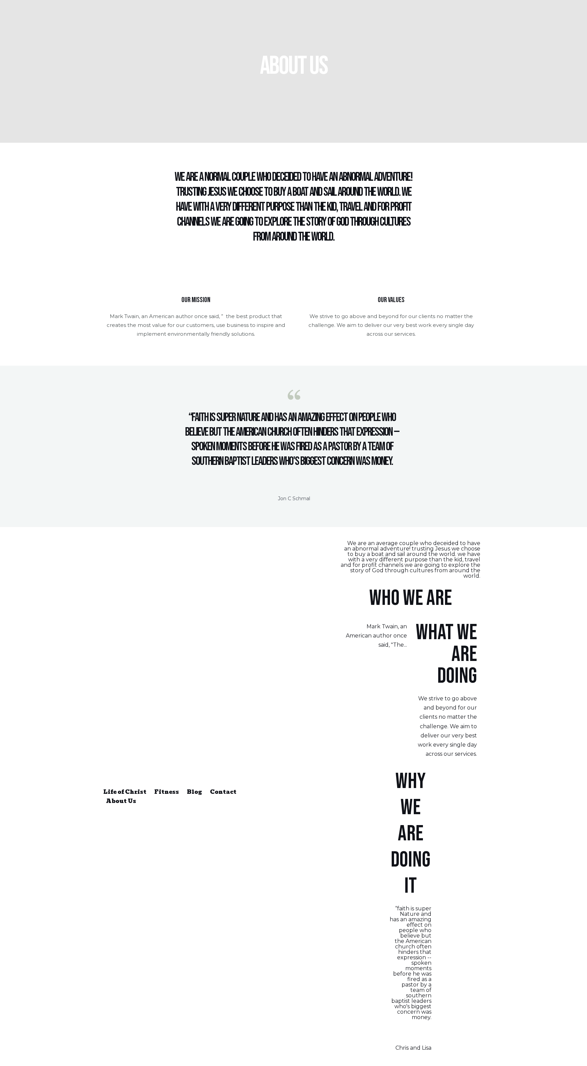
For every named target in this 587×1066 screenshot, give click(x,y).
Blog (194, 792)
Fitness (166, 792)
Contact (223, 792)
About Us (121, 801)
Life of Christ (124, 792)
